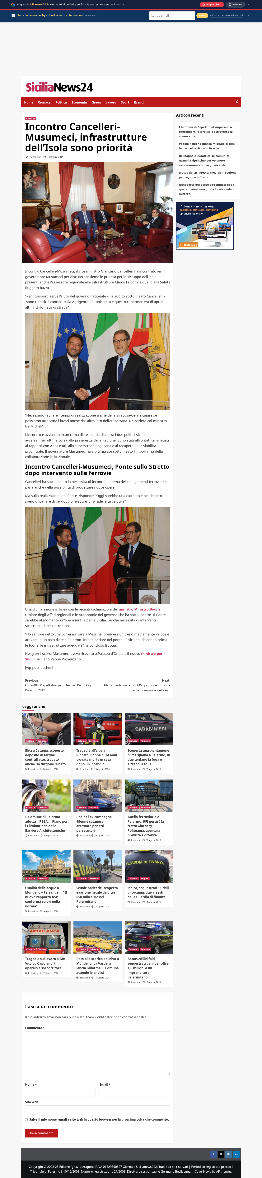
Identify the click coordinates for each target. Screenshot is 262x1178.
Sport (125, 102)
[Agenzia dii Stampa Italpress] (205, 225)
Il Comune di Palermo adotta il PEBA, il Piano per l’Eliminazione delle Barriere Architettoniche (46, 824)
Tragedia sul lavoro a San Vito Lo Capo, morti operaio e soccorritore (45, 963)
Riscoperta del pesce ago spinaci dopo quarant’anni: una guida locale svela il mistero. (206, 189)
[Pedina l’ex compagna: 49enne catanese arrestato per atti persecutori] (97, 796)
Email (105, 1084)
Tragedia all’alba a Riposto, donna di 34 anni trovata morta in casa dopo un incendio (96, 757)
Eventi (139, 102)
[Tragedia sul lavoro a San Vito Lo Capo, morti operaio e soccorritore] (46, 937)
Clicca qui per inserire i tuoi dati (226, 15)
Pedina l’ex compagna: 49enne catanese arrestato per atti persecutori (94, 824)
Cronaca (44, 102)
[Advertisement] (131, 49)
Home (28, 102)
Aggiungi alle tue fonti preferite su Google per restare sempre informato (71, 4)
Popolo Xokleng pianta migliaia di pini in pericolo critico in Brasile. (207, 146)
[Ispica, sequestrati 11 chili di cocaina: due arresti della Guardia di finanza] (149, 866)
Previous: (58, 685)
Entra (202, 15)
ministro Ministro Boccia (140, 609)
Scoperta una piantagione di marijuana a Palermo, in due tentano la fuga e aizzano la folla (149, 757)
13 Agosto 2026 (50, 973)
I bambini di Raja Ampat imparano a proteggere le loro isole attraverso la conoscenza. (206, 131)
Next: (136, 685)
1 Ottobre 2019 (55, 157)
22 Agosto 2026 (153, 769)
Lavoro (111, 102)
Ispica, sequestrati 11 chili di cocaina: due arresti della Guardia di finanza (148, 892)
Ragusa (144, 878)
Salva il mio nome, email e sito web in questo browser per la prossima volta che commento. (99, 1119)
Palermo (145, 740)
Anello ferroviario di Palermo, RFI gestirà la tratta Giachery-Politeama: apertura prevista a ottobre (146, 826)
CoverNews (203, 1171)
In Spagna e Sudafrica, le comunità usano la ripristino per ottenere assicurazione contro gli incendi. (204, 160)
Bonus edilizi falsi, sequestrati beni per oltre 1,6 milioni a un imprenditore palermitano (148, 968)
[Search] (237, 102)
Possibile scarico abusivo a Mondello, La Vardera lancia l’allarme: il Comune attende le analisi (97, 966)
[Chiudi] (249, 4)
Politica (61, 102)
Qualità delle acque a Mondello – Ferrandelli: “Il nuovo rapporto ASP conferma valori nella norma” (46, 897)
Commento (35, 1028)
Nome (31, 1084)
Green (96, 102)
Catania (30, 740)
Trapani (42, 949)
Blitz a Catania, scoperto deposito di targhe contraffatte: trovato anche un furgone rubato (45, 757)
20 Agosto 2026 (50, 835)
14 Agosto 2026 (50, 911)
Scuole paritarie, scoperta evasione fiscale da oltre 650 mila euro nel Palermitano (97, 895)
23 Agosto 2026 (102, 769)
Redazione (35, 157)
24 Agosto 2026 (50, 769)
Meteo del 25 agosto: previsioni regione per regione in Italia (207, 175)
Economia (79, 102)
